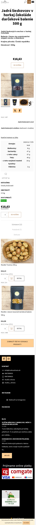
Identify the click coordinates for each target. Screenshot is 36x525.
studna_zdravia (10, 383)
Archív (7, 455)
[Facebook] (20, 110)
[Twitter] (15, 110)
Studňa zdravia (10, 380)
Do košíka (17, 65)
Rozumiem (26, 523)
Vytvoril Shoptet (18, 518)
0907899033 (9, 373)
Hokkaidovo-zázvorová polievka (15, 439)
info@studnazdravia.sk (12, 370)
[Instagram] (8, 359)
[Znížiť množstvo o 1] (7, 216)
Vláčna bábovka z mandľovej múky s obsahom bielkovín (16, 423)
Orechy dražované (7, 186)
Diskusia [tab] (17, 235)
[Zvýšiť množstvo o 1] (7, 213)
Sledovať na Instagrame (17, 400)
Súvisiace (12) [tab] (17, 225)
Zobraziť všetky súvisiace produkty (17, 343)
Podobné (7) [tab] (17, 230)
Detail (19, 278)
